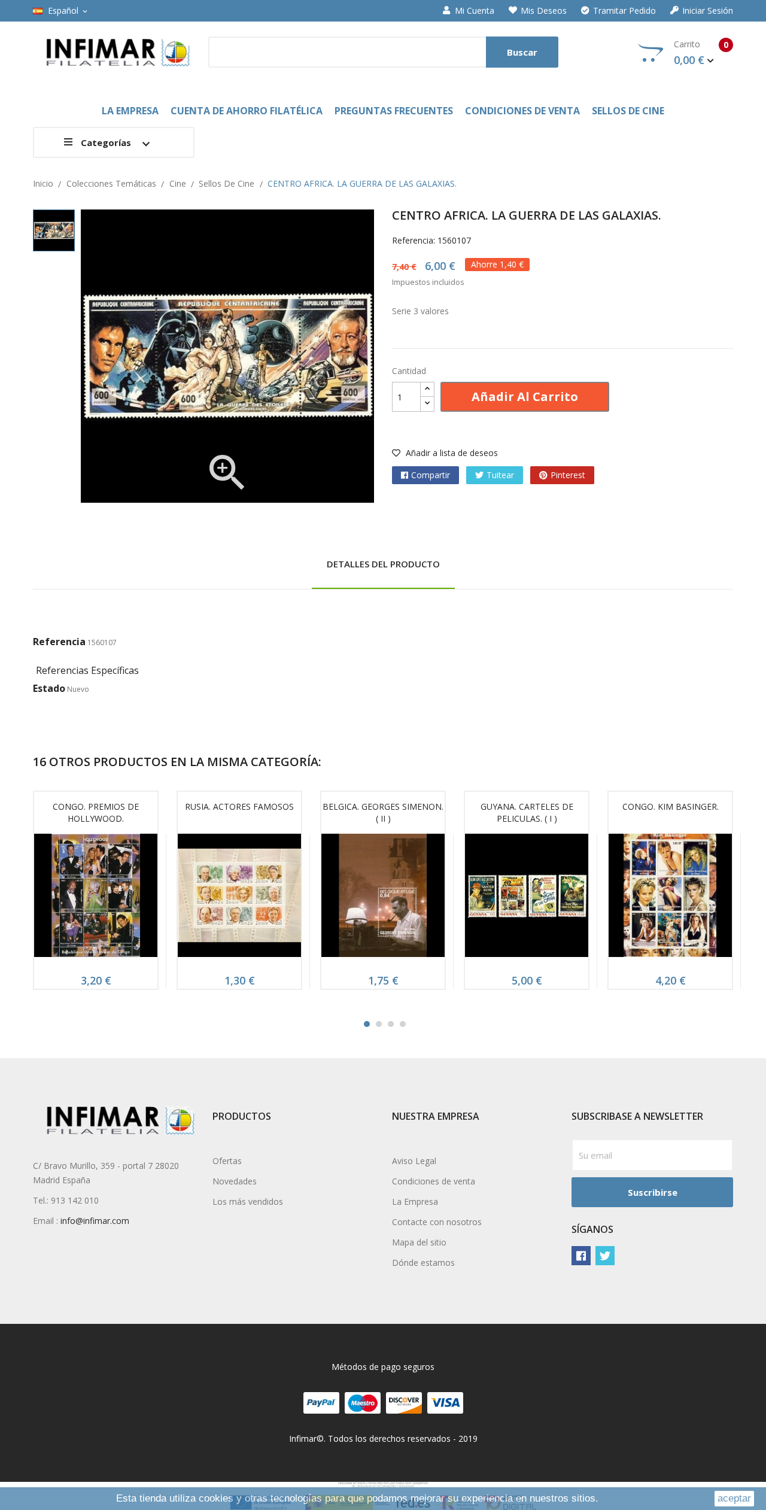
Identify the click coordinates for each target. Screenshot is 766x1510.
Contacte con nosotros (437, 1222)
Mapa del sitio (419, 1242)
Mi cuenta (474, 11)
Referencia (59, 641)
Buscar (522, 52)
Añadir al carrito (525, 396)
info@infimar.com (94, 1220)
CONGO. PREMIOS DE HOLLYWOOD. (96, 812)
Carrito (701, 52)
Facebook (581, 1255)
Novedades (234, 1181)
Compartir (430, 475)
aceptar (734, 1498)
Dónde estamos (423, 1262)
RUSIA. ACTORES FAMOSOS (239, 806)
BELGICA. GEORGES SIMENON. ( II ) (383, 812)
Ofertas (227, 1160)
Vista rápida (96, 899)
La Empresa (415, 1201)
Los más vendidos (247, 1201)
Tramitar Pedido (624, 11)
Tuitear (500, 475)
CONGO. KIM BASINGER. (670, 806)
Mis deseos (544, 11)
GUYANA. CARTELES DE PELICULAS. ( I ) (527, 812)
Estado (49, 688)
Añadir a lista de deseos (450, 452)
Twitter (605, 1255)
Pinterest (568, 475)
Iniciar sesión (707, 11)
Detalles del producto (383, 564)
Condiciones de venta (433, 1181)
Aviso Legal (414, 1160)
